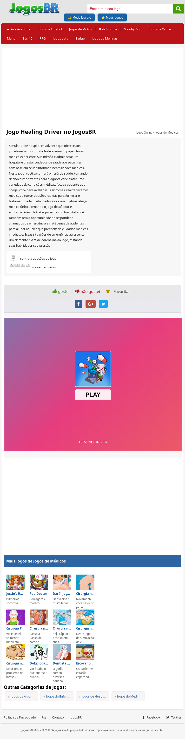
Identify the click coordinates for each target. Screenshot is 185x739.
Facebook (153, 717)
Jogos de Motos (80, 29)
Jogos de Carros (160, 29)
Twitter (176, 717)
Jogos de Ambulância (26, 696)
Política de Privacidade (20, 717)
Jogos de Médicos (167, 132)
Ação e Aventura (18, 29)
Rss (43, 717)
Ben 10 (27, 38)
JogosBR (76, 717)
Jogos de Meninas (104, 38)
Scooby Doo (132, 29)
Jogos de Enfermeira (60, 696)
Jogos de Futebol (50, 29)
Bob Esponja (108, 29)
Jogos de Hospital (94, 696)
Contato (58, 717)
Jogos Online (144, 132)
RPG (43, 38)
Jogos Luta (60, 38)
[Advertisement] (92, 86)
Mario (11, 38)
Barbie (80, 38)
